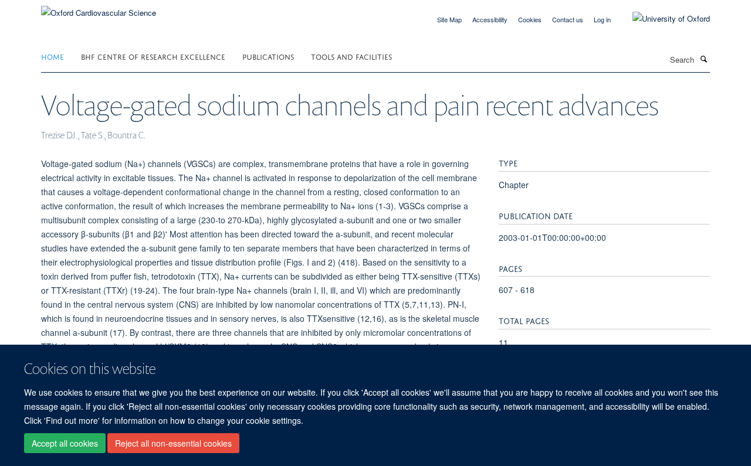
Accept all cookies (65, 443)
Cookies (530, 19)
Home (52, 56)
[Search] (703, 58)
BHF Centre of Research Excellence (153, 56)
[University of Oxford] (662, 19)
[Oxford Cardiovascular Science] (98, 8)
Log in (602, 19)
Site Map (449, 19)
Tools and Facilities (351, 56)
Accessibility (490, 19)
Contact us (567, 19)
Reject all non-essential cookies (173, 443)
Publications (268, 56)
